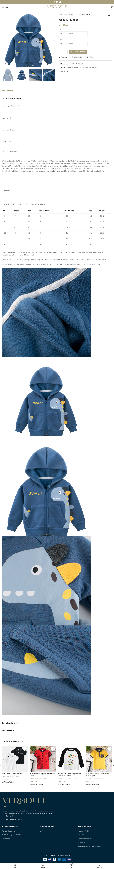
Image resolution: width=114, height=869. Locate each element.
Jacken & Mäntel (85, 15)
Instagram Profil (83, 831)
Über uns (81, 835)
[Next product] (111, 15)
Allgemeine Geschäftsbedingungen (89, 846)
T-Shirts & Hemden (8, 776)
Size (60, 29)
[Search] (106, 7)
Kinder (66, 15)
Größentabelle (6, 839)
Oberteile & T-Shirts (64, 779)
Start (60, 15)
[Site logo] (57, 7)
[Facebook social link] (65, 71)
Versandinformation (8, 831)
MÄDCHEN (74, 15)
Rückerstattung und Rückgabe (12, 835)
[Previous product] (107, 15)
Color (60, 39)
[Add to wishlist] (25, 749)
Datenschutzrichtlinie (85, 839)
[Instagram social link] (53, 2)
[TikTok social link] (60, 2)
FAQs (41, 831)
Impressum (81, 843)
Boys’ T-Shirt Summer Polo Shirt (13, 773)
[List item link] (28, 819)
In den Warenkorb (78, 52)
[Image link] (25, 802)
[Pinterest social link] (57, 2)
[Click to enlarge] (5, 63)
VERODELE (53, 855)
